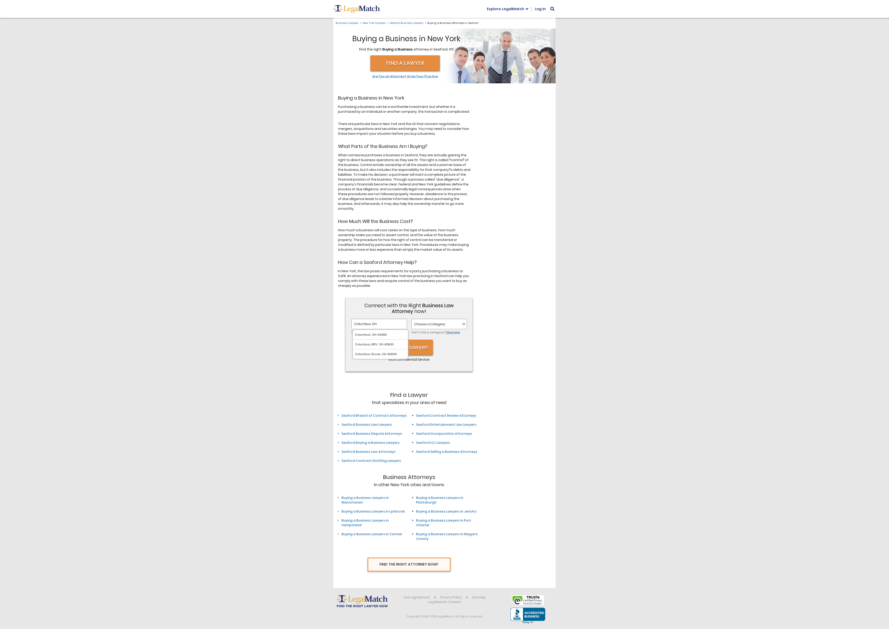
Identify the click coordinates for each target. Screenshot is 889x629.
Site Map (479, 597)
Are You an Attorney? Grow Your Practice (405, 76)
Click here (453, 332)
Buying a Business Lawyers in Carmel (371, 534)
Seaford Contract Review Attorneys (446, 415)
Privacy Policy (451, 597)
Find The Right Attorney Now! (408, 564)
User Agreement (417, 597)
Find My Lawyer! (409, 347)
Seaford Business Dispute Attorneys (371, 433)
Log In (540, 9)
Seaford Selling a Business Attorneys (446, 451)
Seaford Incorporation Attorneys (444, 433)
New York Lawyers (374, 23)
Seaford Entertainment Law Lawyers (446, 424)
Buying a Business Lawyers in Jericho (446, 511)
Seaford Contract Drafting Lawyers (371, 460)
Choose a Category (429, 324)
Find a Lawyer (405, 63)
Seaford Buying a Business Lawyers (370, 442)
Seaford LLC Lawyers (433, 442)
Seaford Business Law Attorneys (368, 451)
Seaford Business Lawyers (406, 23)
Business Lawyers (347, 23)
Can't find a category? (435, 332)
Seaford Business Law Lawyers (366, 424)
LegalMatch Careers (444, 602)
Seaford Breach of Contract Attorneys (374, 415)
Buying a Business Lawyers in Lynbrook (373, 511)
